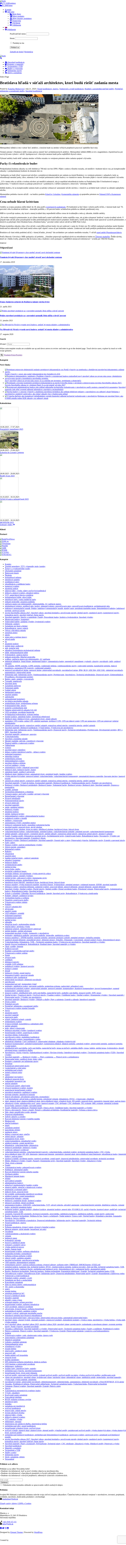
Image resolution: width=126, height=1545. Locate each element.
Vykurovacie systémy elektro (16, 902)
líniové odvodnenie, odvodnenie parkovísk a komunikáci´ (27, 1097)
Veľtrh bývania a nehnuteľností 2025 (14, 499)
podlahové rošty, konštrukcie (16, 977)
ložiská (7, 1178)
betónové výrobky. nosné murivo (18, 973)
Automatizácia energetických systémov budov (23, 1391)
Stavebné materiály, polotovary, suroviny (21, 734)
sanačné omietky (11, 695)
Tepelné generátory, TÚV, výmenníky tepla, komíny (25, 566)
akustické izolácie (12, 644)
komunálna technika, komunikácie (18, 1254)
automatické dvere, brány (14, 1139)
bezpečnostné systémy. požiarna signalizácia (22, 1304)
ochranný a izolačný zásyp (15, 1245)
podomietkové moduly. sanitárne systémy (21, 1311)
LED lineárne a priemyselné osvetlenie (20, 1364)
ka (6, 641)
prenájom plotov (11, 633)
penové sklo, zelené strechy (15, 1410)
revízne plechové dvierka (14, 1413)
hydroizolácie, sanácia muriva (16, 655)
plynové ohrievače (12, 803)
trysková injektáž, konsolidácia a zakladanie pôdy (24, 1024)
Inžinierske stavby (14, 71)
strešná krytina (10, 867)
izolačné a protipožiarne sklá (16, 708)
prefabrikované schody (14, 1070)
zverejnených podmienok (56, 207)
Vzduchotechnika (12, 736)
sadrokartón (9, 697)
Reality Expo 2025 (7, 476)
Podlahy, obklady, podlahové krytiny (19, 896)
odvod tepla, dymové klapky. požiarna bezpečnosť (24, 1309)
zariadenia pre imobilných (15, 1406)
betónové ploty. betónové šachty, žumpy (20, 770)
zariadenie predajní (12, 1128)
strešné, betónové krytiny (14, 814)
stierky (7, 635)
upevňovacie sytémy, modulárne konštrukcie (22, 1037)
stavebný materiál (11, 1015)
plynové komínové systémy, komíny (19, 1088)
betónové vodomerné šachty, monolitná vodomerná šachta (27, 825)
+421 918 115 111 (9, 1522)
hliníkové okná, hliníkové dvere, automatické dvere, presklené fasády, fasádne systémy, (38, 774)
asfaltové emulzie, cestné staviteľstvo (19, 1143)
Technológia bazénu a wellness (17, 898)
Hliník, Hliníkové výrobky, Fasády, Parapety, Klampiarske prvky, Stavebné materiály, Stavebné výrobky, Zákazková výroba (53, 1161)
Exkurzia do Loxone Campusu (12, 452)
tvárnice (8, 748)
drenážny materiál (12, 1298)
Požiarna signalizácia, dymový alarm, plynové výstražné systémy (30, 1227)
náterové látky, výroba (13, 1415)
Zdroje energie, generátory (15, 847)
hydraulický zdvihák (13, 1240)
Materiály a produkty (13, 1448)
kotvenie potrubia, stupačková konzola (20, 1094)
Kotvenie (8, 1225)
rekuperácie (9, 854)
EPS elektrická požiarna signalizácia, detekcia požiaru (26, 1362)
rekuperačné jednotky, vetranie (17, 1198)
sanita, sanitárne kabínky (14, 807)
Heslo (12, 38)
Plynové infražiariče (12, 798)
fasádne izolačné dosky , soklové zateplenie (22, 858)
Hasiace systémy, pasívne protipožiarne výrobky (23, 845)
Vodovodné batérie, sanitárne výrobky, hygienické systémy (28, 622)
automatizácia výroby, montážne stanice (20, 823)
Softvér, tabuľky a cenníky (15, 1117)
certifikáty (9, 960)
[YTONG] (4, 552)
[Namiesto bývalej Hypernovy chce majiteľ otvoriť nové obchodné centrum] (30, 252)
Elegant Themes (16, 1532)
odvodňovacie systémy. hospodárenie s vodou (22, 1039)
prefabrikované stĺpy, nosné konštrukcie (20, 1426)
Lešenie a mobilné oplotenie (16, 1342)
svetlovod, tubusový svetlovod (17, 1150)
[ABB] (3, 548)
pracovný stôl (10, 1353)
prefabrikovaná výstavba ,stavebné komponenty (23, 1371)
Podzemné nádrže (12, 688)
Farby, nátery (10, 843)
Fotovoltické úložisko (13, 1397)
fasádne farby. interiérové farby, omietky (20, 1368)
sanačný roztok (11, 911)
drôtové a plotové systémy (15, 1417)
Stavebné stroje (11, 683)
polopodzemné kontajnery (15, 699)
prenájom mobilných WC (15, 1293)
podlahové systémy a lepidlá (16, 818)
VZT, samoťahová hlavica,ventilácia (19, 595)
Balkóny (8, 851)
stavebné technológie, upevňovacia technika (22, 1260)
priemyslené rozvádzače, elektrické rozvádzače (23, 980)
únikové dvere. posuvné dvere (16, 1192)
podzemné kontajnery (13, 915)
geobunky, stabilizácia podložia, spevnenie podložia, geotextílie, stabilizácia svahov (37, 935)
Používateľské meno (18, 34)
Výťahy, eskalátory (12, 1393)
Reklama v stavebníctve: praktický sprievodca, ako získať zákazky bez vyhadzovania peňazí (62, 393)
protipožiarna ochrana (13, 759)
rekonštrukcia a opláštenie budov (17, 584)
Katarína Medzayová (16, 89)
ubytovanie (9, 909)
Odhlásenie (16, 25)
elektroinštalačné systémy (15, 761)
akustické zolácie (11, 588)
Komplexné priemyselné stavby (17, 1066)
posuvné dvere (10, 1357)
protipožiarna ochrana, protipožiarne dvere (21, 880)
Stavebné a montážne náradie (16, 739)
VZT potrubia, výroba (13, 1419)
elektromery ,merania (13, 1422)
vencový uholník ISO (13, 907)
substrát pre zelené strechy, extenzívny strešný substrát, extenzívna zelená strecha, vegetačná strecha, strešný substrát (50, 781)
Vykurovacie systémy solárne (16, 953)
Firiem (7, 5)
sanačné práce (10, 856)
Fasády (7, 1165)
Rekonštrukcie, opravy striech (16, 628)
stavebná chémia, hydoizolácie (17, 1035)
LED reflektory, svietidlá (14, 913)
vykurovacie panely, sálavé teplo (17, 1086)
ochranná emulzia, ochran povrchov (19, 1302)
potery (7, 1289)
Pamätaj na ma (18, 43)
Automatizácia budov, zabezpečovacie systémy (23, 1167)
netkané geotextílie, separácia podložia (20, 602)
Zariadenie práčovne (13, 686)
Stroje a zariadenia (14, 73)
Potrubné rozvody (12, 1004)
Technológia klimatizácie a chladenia (19, 792)
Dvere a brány (10, 1002)
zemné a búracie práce (13, 1072)
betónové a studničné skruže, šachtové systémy (23, 1201)
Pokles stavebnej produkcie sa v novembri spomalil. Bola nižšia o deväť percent (33, 316)
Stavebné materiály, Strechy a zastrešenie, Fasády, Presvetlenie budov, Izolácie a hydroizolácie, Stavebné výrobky (49, 617)
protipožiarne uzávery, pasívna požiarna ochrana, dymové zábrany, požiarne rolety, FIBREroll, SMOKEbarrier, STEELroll (52, 1265)
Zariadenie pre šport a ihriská (16, 626)
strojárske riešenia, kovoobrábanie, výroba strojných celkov (28, 873)
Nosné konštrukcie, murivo (47, 89)
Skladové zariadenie (13, 1340)
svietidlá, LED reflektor (14, 964)
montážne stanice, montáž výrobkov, (19, 876)
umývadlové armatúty (13, 1181)
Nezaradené (9, 1459)
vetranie (8, 1236)
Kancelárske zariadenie (14, 1282)
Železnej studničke (102, 237)
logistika (8, 1404)
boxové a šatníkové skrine (15, 1243)
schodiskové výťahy (13, 1346)
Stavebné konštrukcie (15, 62)
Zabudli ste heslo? (17, 52)
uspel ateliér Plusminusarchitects (109, 232)
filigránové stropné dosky (15, 1176)
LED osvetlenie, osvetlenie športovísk (19, 712)
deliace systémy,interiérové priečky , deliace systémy (25, 752)
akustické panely (11, 1013)
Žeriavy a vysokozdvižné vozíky (17, 569)
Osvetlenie (9, 1231)
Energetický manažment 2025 (11, 429)
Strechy (8, 1388)
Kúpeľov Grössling (52, 194)
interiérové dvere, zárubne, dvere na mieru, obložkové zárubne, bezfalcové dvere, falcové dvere (42, 829)
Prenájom (8, 1064)
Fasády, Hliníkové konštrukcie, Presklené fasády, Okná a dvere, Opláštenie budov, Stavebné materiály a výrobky (49, 1108)
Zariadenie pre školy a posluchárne (18, 1280)
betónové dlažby (11, 862)
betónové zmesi (11, 1238)
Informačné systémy (13, 849)
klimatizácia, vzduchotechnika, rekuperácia (21, 1145)
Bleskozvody (10, 1121)
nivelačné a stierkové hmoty (16, 871)
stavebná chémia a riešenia (15, 763)
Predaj (7, 955)
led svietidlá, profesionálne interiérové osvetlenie (24, 1194)
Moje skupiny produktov (22, 18)
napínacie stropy (11, 1132)
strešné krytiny (10, 920)
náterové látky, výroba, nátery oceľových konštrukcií (25, 591)
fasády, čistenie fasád (13, 1249)
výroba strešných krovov (14, 1247)
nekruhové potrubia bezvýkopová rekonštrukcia (23, 1315)
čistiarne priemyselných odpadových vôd (21, 710)
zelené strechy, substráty (14, 1136)
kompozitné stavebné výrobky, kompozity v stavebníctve (27, 933)
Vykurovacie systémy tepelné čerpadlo (20, 1008)
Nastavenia (16, 21)
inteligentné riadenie (13, 692)
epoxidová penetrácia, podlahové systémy (21, 1092)
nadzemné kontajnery (13, 754)
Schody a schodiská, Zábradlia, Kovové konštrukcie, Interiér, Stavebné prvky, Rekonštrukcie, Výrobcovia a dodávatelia (51, 893)
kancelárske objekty (12, 1130)
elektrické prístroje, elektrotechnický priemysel (23, 929)
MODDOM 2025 (7, 522)
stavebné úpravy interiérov (15, 750)
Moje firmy (16, 14)
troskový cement (11, 969)
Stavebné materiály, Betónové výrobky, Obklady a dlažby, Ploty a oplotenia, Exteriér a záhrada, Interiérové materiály (50, 999)
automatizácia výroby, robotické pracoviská (22, 767)
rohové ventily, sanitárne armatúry (18, 1258)
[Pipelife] (4, 546)
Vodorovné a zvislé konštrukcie (71, 89)
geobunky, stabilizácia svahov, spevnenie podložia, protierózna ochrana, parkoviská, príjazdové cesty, (44, 986)
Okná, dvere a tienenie (13, 1163)
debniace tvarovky (12, 962)
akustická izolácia (12, 812)
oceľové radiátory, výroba (15, 765)
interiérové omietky (12, 580)
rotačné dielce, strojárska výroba (17, 927)
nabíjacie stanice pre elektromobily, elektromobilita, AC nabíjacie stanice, (33, 604)
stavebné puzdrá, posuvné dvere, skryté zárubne (23, 827)
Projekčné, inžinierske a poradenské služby (21, 1006)
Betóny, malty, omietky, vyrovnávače (19, 679)
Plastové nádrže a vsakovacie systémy (19, 743)
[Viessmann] (5, 543)
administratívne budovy (14, 1183)
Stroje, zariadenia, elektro (15, 1457)
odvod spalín (10, 639)
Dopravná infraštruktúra (14, 1114)
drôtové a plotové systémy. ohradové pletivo (22, 593)
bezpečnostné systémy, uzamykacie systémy (22, 1033)
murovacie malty (11, 1017)
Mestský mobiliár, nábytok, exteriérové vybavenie (24, 741)
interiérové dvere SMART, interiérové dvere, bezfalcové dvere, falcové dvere (35, 882)
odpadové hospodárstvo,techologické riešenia (22, 650)
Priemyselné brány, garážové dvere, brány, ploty (23, 1059)
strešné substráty (11, 1026)
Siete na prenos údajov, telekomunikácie (20, 1285)
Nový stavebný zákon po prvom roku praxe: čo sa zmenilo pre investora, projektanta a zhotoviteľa (43, 381)
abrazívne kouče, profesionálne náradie (20, 924)
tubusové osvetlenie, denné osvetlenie (19, 1203)
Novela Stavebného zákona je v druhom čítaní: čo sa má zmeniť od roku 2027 (35, 385)
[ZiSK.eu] (4, 541)
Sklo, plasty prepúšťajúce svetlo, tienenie (21, 1112)
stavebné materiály (12, 805)
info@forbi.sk (7, 1524)
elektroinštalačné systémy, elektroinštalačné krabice (25, 816)
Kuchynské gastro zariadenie (16, 1395)
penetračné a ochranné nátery (16, 1189)
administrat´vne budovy (14, 1077)
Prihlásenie (11, 29)
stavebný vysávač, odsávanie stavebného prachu (23, 1313)
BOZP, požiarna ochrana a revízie (18, 1399)
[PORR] (3, 550)
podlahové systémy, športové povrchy (19, 966)
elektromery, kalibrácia (14, 1366)
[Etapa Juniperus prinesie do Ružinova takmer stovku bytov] (27, 297)
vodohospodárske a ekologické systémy (20, 1234)
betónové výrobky (12, 809)
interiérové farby (11, 1402)
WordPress (38, 1532)
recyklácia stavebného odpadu (16, 701)
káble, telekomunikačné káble (16, 653)
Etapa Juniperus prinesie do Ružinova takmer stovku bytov (25, 302)
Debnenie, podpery (12, 624)
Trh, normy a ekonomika (14, 1287)
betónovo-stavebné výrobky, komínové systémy (23, 1030)
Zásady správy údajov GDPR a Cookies (15, 1503)
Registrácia (28, 52)
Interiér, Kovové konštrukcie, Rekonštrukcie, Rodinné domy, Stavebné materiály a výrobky (40, 944)
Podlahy (8, 904)
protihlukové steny (12, 582)
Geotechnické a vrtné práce (15, 1068)
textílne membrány (12, 1360)
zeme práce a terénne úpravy (16, 637)
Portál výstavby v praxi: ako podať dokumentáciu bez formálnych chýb (32, 374)
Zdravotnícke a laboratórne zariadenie (19, 1338)
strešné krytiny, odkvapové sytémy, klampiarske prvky (26, 878)
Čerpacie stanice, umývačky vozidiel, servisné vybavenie (27, 794)
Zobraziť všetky (6, 525)
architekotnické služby (13, 865)
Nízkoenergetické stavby (14, 801)
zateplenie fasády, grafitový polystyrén (20, 772)
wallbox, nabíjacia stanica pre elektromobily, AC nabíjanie (27, 659)
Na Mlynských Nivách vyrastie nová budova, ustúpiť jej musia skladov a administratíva (36, 329)
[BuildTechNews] (7, 539)
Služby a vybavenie (15, 69)
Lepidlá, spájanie (11, 790)
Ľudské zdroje (10, 690)
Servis (7, 1010)
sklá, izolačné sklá (12, 648)
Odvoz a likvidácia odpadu (15, 630)
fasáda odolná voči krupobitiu (16, 1355)
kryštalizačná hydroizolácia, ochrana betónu (22, 714)
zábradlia (8, 922)
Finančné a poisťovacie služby (17, 900)
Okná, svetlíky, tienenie (14, 946)
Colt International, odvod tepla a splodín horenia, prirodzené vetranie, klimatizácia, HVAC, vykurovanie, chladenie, (49, 1099)
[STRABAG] (5, 555)
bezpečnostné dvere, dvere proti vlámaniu (21, 1373)
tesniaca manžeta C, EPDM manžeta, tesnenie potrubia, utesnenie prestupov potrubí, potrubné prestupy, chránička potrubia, (53, 938)
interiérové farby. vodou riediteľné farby (20, 599)
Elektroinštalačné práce (14, 1344)
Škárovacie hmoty (12, 573)
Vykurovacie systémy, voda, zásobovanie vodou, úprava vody (29, 1335)
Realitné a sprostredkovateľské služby (99, 89)
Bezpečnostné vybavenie (14, 796)
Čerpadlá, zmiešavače (13, 681)
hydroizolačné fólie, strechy (15, 706)
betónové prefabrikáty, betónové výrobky (21, 1148)
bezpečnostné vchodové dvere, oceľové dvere (22, 1428)
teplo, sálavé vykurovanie (15, 1028)
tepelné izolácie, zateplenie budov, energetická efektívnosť (27, 717)
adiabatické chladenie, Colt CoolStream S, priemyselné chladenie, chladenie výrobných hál (40, 1041)
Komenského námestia (70, 194)
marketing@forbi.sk (10, 1499)
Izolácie (8, 1333)
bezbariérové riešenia (13, 577)
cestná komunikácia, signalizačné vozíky (20, 1141)
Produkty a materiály (15, 64)
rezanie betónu (10, 1291)
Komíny (8, 564)
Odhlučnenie (10, 745)
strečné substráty (11, 1083)
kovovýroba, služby (12, 869)
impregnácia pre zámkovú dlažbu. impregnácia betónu (26, 1424)
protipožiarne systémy (13, 1022)
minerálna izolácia (12, 756)
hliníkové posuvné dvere (14, 1079)
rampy (7, 1075)
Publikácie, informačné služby (16, 1170)
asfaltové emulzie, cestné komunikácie (20, 1196)
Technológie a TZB (15, 66)
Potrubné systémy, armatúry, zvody (18, 1278)
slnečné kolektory (12, 1123)
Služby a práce (10, 1452)
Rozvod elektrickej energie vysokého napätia (22, 1119)
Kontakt (8, 10)
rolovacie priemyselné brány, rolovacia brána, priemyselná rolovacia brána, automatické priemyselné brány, (46, 1318)
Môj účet (10, 12)
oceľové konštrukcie (13, 1408)
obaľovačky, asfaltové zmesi (16, 1351)
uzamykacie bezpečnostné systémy (18, 1090)
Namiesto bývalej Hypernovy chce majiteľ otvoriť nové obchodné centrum (31, 257)
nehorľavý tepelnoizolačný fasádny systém (21, 1185)
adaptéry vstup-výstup (13, 1300)
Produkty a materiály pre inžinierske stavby (21, 1061)
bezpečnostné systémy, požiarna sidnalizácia (22, 1251)
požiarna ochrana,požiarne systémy (18, 1256)
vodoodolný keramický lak (15, 1081)
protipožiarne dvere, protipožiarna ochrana (21, 703)
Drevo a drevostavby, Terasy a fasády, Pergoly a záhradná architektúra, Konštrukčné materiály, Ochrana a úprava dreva (51, 1110)
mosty (7, 1125)
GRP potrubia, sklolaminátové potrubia (20, 1262)
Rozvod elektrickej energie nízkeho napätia (21, 1172)
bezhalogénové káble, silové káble (18, 597)
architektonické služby (13, 918)
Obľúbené (16, 23)
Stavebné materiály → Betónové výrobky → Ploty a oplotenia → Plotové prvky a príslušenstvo (42, 1057)
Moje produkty (18, 16)
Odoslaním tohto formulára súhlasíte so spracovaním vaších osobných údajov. (32, 1485)
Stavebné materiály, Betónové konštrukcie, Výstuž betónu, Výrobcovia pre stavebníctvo (39, 728)
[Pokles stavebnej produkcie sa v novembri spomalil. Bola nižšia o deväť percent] (32, 311)
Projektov (9, 3)
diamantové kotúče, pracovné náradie (19, 975)
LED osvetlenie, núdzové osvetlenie (19, 1307)
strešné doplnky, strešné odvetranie (18, 931)
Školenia (8, 575)
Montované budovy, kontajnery (17, 619)
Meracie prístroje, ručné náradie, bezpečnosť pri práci (25, 1229)
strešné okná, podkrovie (14, 646)
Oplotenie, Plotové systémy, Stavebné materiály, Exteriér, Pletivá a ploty (33, 1386)
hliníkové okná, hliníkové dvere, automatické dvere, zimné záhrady (31, 719)
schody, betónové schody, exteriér (18, 1019)
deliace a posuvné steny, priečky (17, 1134)
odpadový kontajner (12, 860)
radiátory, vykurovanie (13, 820)
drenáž (7, 971)
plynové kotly (10, 957)
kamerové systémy (12, 586)
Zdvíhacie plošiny (12, 1174)
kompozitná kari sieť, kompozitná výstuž (21, 984)
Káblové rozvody (11, 949)
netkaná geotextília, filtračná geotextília (20, 657)
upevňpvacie (10, 982)
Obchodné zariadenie (13, 571)
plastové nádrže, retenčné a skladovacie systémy (23, 1187)
